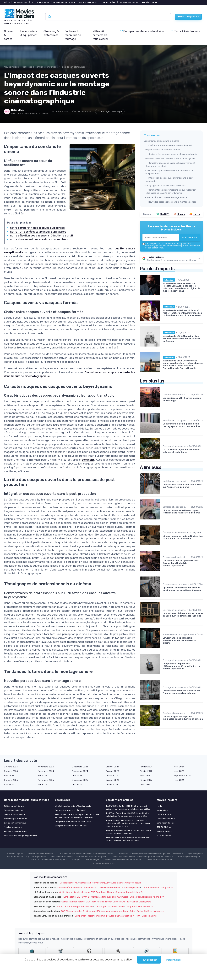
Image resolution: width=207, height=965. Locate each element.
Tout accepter (149, 959)
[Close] (162, 473)
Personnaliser (173, 959)
